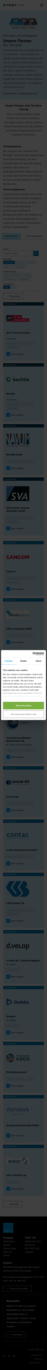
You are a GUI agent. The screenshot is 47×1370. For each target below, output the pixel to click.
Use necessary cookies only (23, 714)
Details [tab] (23, 661)
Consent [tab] (8, 661)
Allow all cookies (23, 705)
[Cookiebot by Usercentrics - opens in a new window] (33, 653)
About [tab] (38, 661)
